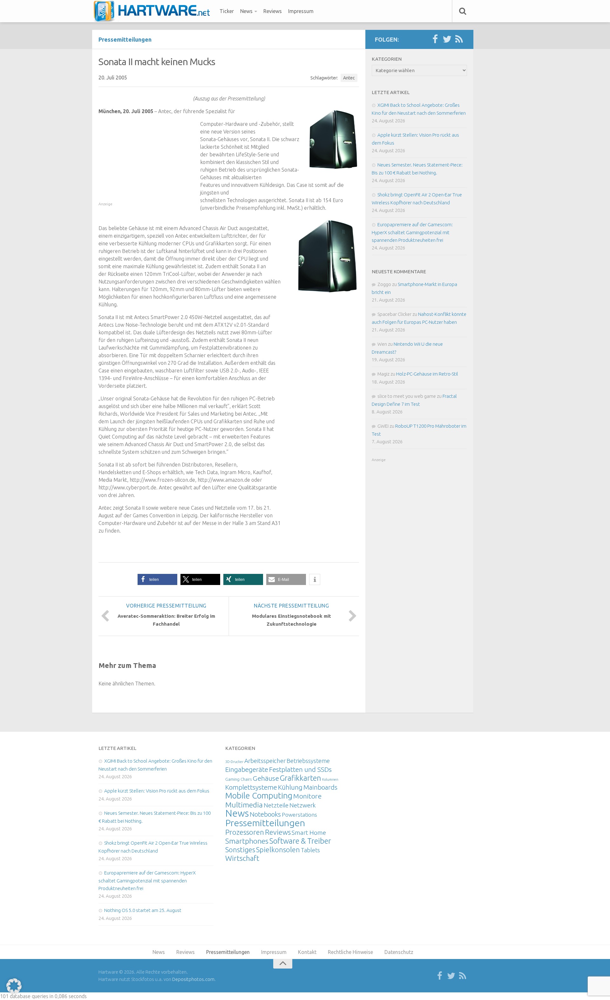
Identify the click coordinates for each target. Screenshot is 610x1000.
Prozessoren (244, 832)
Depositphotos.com (193, 979)
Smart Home (309, 832)
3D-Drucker (234, 762)
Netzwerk (302, 805)
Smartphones (246, 841)
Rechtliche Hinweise (350, 952)
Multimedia (244, 804)
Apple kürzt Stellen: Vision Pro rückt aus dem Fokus (156, 790)
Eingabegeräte (246, 769)
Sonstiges (240, 850)
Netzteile (276, 805)
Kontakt (307, 952)
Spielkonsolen (278, 850)
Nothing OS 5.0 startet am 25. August (142, 910)
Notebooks (265, 814)
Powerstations (299, 815)
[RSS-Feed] (459, 39)
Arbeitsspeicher (265, 760)
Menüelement (154, 11)
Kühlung (290, 787)
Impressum (301, 11)
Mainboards (320, 787)
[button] (157, 579)
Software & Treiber (300, 841)
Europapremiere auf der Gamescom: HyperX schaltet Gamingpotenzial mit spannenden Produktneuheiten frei (412, 232)
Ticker (227, 11)
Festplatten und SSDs (300, 769)
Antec (349, 77)
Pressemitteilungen (125, 39)
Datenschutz (398, 952)
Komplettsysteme (251, 787)
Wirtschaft (242, 858)
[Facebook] (435, 39)
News (246, 11)
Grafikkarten (300, 778)
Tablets (310, 850)
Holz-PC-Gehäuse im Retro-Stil (427, 374)
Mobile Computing (258, 795)
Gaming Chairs (238, 779)
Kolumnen (330, 779)
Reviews (272, 11)
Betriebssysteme (308, 761)
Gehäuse (266, 778)
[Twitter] (447, 39)
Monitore (307, 796)
